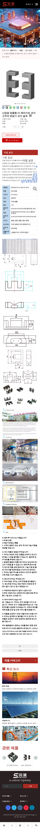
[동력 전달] (20, 680)
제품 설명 (8, 152)
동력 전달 (5, 683)
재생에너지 (6, 718)
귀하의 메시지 (10, 135)
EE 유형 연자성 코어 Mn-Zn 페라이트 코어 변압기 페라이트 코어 (13, 765)
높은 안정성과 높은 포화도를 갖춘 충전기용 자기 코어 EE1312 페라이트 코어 (27, 765)
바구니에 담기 (14, 140)
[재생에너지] (20, 715)
